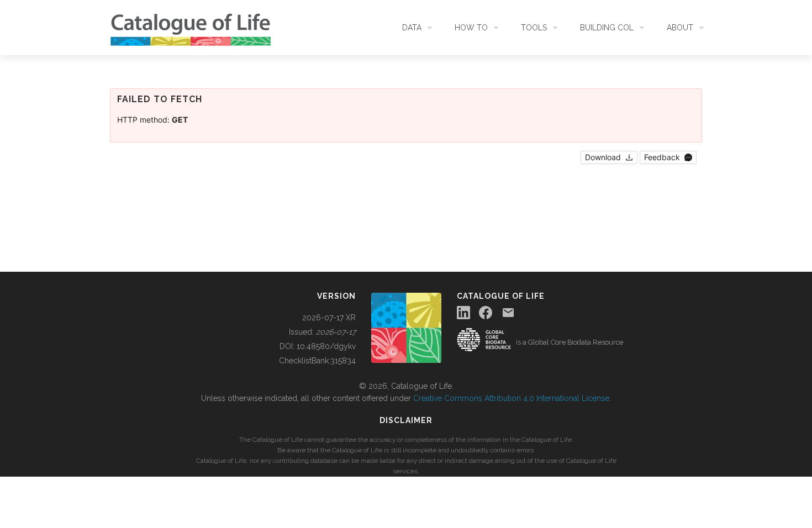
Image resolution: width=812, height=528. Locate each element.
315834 (343, 360)
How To (471, 27)
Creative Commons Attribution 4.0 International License (511, 398)
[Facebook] (485, 312)
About (680, 27)
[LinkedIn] (463, 312)
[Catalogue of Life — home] (406, 327)
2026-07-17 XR (329, 317)
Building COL (607, 27)
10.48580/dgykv (326, 346)
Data (411, 27)
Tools (534, 27)
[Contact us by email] (508, 312)
